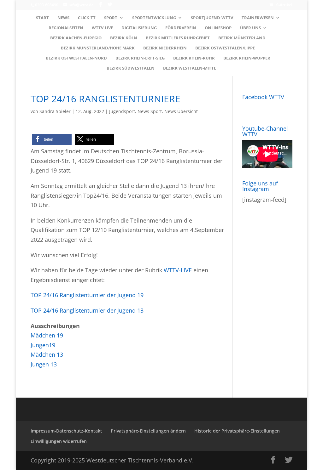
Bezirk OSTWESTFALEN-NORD (76, 58)
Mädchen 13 (47, 354)
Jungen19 (43, 345)
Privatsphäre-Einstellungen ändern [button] (148, 431)
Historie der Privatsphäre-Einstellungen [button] (237, 431)
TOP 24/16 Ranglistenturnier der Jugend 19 (87, 295)
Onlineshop (218, 28)
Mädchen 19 (47, 335)
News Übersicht (181, 111)
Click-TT (87, 17)
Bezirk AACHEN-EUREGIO (76, 38)
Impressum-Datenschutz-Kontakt (66, 431)
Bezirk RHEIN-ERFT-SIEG (140, 58)
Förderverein (180, 28)
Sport (110, 17)
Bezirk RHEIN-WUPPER (246, 58)
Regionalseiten (66, 28)
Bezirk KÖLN (123, 38)
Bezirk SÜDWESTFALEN (131, 68)
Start (42, 17)
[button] (52, 139)
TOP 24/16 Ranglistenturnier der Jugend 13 (87, 310)
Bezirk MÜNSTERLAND (242, 38)
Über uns (250, 28)
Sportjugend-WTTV (212, 17)
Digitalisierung (139, 28)
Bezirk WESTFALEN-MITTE (189, 68)
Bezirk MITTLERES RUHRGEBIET (178, 38)
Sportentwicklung (154, 17)
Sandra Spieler (55, 111)
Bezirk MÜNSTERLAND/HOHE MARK (98, 48)
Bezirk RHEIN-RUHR (194, 58)
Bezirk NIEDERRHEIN (165, 48)
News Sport (150, 111)
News (63, 17)
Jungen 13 (44, 364)
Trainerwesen (258, 17)
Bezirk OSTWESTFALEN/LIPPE (225, 48)
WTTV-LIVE (102, 28)
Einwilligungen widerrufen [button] (59, 441)
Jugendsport (122, 111)
